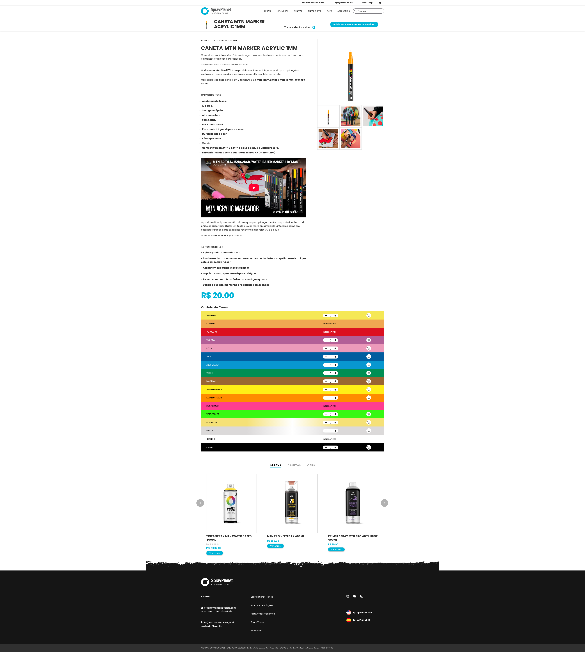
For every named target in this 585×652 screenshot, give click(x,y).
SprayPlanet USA (362, 612)
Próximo (384, 503)
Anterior (200, 503)
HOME (204, 40)
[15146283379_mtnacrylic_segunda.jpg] (351, 116)
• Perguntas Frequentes (262, 613)
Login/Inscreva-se (343, 2)
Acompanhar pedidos (313, 2)
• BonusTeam (257, 622)
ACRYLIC (234, 40)
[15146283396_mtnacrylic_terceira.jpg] (351, 138)
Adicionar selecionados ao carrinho (354, 24)
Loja (212, 40)
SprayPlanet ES (361, 620)
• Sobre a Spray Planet (261, 596)
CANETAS (222, 40)
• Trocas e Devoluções (261, 605)
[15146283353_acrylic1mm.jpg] (350, 72)
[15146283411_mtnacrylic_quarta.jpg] (328, 138)
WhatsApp (367, 2)
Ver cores (214, 553)
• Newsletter (256, 630)
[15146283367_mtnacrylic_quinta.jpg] (373, 116)
